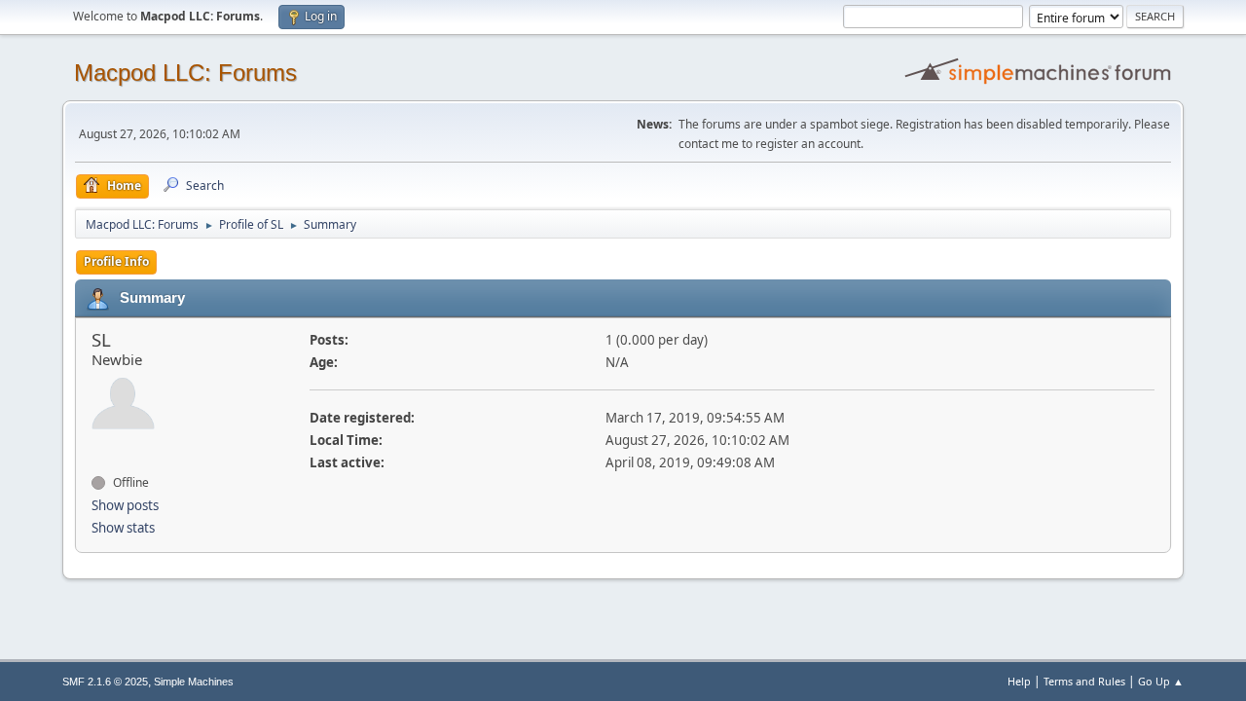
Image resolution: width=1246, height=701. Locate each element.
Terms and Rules (1084, 681)
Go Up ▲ (1161, 681)
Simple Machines (194, 681)
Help (1019, 681)
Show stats (123, 527)
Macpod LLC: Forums (185, 72)
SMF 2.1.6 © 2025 (105, 681)
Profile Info (116, 261)
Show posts (125, 505)
